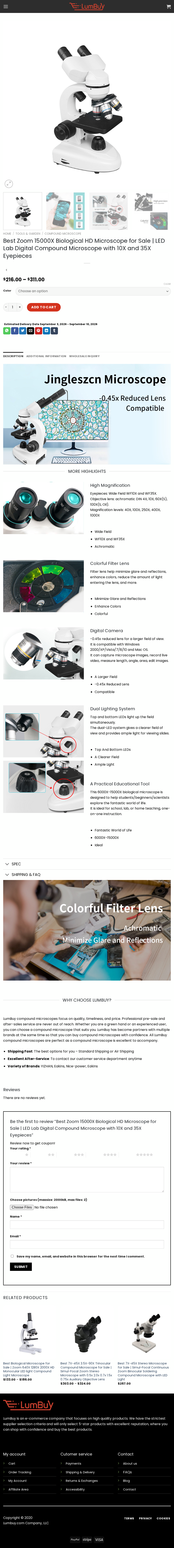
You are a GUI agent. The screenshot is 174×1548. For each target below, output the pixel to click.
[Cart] (169, 6)
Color (7, 290)
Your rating (20, 1148)
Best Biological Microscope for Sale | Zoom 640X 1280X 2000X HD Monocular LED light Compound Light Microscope (28, 1369)
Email (15, 1236)
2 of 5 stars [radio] (39, 1154)
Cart (11, 1463)
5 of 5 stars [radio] (127, 1154)
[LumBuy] (87, 6)
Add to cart (43, 307)
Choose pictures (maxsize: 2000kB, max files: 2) (48, 1200)
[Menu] (5, 6)
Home (7, 234)
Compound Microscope (63, 234)
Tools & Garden (27, 234)
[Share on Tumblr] (54, 330)
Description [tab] (13, 356)
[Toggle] (7, 864)
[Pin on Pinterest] (38, 330)
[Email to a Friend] (30, 330)
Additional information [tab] (46, 356)
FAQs (127, 1472)
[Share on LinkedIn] (46, 330)
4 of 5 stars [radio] (94, 1154)
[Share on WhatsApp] (6, 330)
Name (16, 1216)
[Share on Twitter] (22, 330)
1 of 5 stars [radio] (16, 1154)
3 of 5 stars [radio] (65, 1154)
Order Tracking (19, 1472)
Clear (167, 283)
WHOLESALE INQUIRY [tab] (84, 356)
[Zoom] (9, 184)
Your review (21, 1163)
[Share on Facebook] (14, 330)
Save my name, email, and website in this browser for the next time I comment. (81, 1256)
